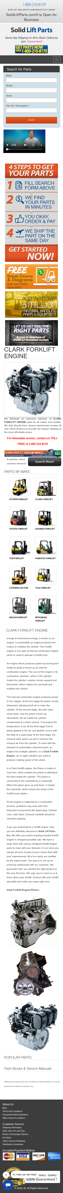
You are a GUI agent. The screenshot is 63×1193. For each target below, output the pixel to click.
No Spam (7, 1137)
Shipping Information (12, 1127)
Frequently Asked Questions (15, 1114)
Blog (5, 1108)
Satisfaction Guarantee (13, 1144)
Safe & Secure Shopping (14, 1141)
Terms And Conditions (13, 1111)
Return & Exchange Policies (15, 1134)
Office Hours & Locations (14, 1118)
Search (31, 120)
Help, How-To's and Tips (14, 1131)
